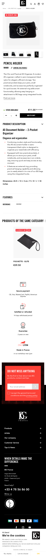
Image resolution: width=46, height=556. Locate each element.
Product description (14, 124)
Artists (7, 433)
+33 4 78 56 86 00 (16, 489)
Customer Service (11, 443)
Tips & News (9, 447)
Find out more (9, 98)
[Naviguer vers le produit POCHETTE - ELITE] (28, 242)
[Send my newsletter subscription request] (35, 386)
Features (8, 197)
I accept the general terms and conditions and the (24, 394)
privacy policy (31, 395)
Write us (8, 494)
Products (8, 428)
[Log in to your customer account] (35, 4)
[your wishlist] (43, 4)
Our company (10, 438)
